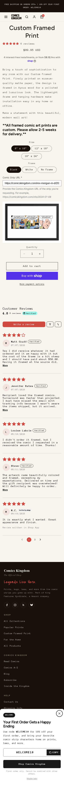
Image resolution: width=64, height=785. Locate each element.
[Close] (59, 713)
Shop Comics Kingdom (32, 764)
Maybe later (32, 778)
